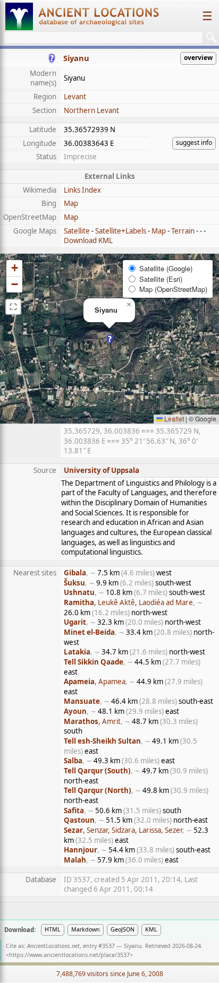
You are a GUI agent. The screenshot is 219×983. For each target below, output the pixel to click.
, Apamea (94, 681)
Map (71, 203)
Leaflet (173, 418)
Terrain (183, 231)
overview (198, 57)
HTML (53, 929)
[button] (110, 339)
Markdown (85, 929)
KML (151, 929)
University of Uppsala (101, 470)
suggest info (194, 142)
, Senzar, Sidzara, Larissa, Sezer (123, 830)
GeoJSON (122, 929)
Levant (75, 96)
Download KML (88, 240)
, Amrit (92, 721)
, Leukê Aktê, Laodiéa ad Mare (128, 602)
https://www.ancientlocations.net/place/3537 (69, 955)
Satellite (77, 231)
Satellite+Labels (120, 231)
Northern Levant (91, 110)
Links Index (82, 190)
